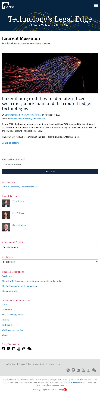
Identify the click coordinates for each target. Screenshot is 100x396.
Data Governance (38, 119)
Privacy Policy (25, 364)
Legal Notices (10, 364)
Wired (5, 335)
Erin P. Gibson (18, 213)
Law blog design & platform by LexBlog (48, 389)
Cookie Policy (39, 364)
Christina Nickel (33, 114)
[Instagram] (23, 349)
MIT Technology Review (13, 314)
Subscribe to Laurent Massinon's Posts (27, 43)
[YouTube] (18, 349)
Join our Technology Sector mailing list (19, 186)
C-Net (4, 304)
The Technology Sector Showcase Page (20, 286)
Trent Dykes (18, 201)
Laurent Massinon (14, 114)
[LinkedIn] (13, 349)
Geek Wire (7, 309)
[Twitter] (8, 349)
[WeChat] (29, 349)
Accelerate (7, 276)
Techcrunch (7, 324)
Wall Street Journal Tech (13, 330)
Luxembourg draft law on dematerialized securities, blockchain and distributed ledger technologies (47, 103)
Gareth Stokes (19, 225)
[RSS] (3, 349)
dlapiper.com (54, 364)
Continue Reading (10, 142)
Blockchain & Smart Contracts (20, 119)
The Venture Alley (10, 291)
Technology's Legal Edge (50, 19)
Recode (5, 319)
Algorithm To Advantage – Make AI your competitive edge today (32, 281)
